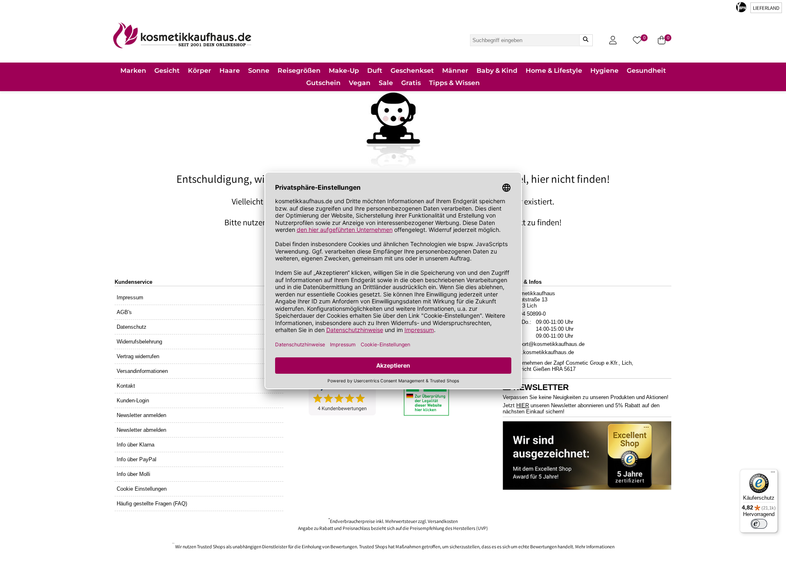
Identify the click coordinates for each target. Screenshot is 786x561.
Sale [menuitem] (386, 83)
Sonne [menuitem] (258, 70)
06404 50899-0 (528, 314)
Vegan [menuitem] (359, 83)
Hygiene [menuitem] (604, 70)
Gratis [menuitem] (411, 83)
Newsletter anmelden (141, 415)
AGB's (124, 312)
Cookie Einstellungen (142, 489)
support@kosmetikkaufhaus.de (548, 344)
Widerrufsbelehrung (139, 342)
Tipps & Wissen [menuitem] (454, 83)
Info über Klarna (135, 445)
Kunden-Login (133, 400)
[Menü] (773, 474)
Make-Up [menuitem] (344, 70)
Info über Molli (133, 474)
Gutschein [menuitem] (323, 83)
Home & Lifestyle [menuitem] (554, 70)
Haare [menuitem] (229, 70)
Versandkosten (443, 521)
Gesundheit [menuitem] (646, 70)
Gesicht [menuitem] (167, 70)
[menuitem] (133, 71)
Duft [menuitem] (374, 70)
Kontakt (126, 386)
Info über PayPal (136, 459)
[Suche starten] (586, 40)
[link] (182, 35)
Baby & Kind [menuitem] (497, 70)
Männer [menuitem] (455, 70)
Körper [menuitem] (199, 70)
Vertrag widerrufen (138, 356)
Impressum (130, 297)
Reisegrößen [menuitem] (299, 70)
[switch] (759, 524)
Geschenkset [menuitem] (412, 70)
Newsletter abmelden (141, 430)
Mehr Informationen (594, 547)
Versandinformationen (142, 371)
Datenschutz (132, 327)
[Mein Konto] (613, 40)
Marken (133, 70)
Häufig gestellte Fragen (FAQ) (152, 503)
